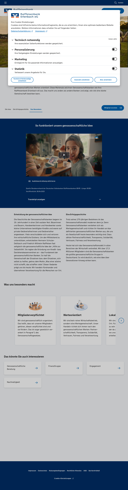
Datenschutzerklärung (21, 31)
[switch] (114, 49)
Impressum (40, 31)
